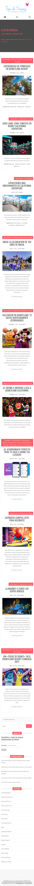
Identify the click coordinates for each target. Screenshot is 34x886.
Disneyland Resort (28, 59)
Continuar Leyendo (16, 296)
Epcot (19, 442)
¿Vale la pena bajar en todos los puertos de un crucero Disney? (15, 761)
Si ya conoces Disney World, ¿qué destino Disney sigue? (16, 778)
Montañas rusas (20, 225)
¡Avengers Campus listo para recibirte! (17, 519)
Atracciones (17, 223)
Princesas (28, 107)
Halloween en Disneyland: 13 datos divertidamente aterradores (17, 317)
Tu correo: (4, 745)
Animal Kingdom (7, 440)
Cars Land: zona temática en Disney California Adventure (17, 126)
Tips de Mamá (5, 849)
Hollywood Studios (26, 442)
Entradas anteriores (9, 719)
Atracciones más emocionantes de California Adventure (17, 185)
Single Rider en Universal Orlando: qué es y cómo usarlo (16, 767)
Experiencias (20, 107)
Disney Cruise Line (6, 805)
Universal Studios (6, 857)
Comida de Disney (15, 650)
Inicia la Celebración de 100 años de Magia (17, 243)
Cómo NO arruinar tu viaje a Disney (10, 782)
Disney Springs (25, 440)
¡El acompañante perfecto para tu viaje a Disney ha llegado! (17, 452)
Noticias (18, 62)
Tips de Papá (4, 853)
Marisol (22, 73)
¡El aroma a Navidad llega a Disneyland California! (17, 389)
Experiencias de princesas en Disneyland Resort (17, 67)
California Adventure (6, 59)
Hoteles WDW (6, 445)
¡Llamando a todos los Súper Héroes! (17, 590)
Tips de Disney (21, 248)
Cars (12, 164)
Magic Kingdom (14, 445)
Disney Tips (14, 59)
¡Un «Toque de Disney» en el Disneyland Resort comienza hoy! (17, 659)
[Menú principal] (17, 17)
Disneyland (21, 59)
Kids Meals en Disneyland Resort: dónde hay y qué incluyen (15, 772)
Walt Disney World (27, 445)
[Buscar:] (14, 726)
